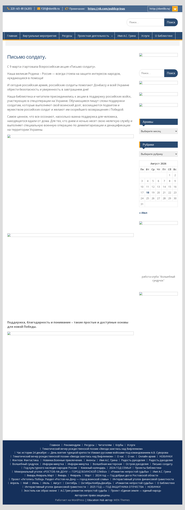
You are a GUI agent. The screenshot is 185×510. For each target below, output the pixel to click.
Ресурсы (67, 35)
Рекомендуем (72, 445)
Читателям (105, 445)
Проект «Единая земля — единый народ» (136, 491)
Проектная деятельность (93, 35)
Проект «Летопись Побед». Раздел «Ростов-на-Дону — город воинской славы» (60, 479)
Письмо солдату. (162, 464)
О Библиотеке (164, 35)
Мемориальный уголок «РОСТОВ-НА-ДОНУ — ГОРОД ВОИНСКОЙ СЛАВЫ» (60, 472)
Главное (55, 445)
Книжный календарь (93, 468)
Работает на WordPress (69, 500)
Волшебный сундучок (25, 464)
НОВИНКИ (165, 456)
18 (147, 192)
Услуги (145, 35)
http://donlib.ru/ (160, 8)
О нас (120, 456)
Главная (12, 35)
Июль (46, 483)
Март (88, 475)
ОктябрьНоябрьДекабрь (96, 483)
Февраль (75, 475)
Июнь (35, 483)
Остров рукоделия (137, 464)
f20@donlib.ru (50, 8)
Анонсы (90, 460)
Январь (62, 475)
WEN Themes (122, 500)
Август (57, 483)
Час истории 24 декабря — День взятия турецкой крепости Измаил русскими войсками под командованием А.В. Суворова (92, 453)
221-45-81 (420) (21, 8)
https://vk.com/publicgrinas (106, 8)
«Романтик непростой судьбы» (130, 472)
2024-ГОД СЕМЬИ (120, 468)
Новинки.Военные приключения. (62, 460)
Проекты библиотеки (148, 468)
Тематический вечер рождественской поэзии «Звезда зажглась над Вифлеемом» (92, 449)
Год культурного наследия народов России (50, 468)
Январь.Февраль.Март (40, 475)
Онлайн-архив (147, 456)
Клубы (119, 445)
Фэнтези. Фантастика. (25, 460)
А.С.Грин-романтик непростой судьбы (84, 491)
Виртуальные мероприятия (39, 35)
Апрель (14, 483)
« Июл (143, 212)
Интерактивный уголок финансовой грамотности (143, 479)
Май (25, 483)
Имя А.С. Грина (126, 35)
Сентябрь (71, 483)
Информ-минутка (53, 464)
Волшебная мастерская (107, 464)
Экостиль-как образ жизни (40, 491)
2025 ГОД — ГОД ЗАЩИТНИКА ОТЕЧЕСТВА (117, 487)
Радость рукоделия (133, 460)
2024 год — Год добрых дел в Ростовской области (126, 475)
